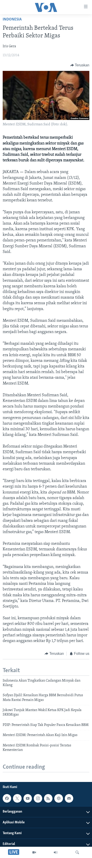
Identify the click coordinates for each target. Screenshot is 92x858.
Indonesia (12, 20)
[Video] (34, 852)
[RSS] (48, 798)
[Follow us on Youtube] (27, 798)
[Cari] (77, 852)
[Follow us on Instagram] (38, 798)
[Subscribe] (69, 798)
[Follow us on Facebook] (7, 798)
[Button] (80, 65)
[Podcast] (58, 798)
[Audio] (55, 852)
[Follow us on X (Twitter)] (17, 798)
